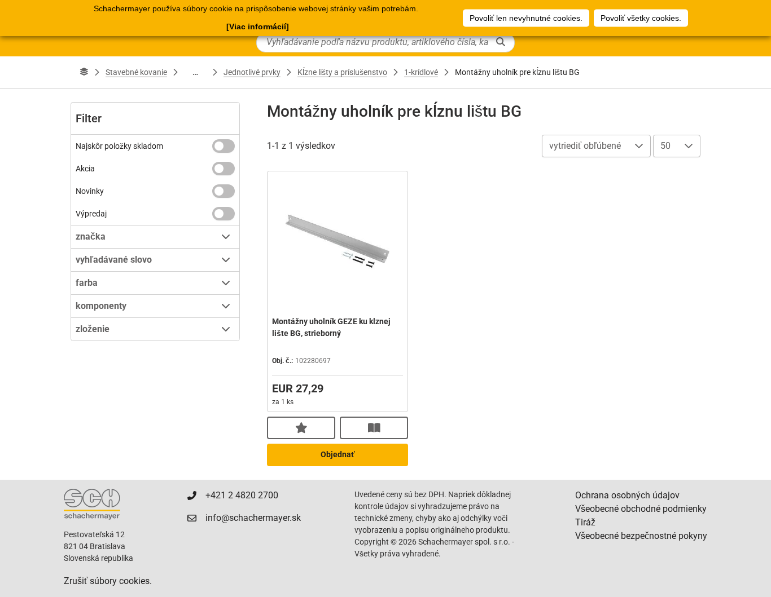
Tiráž (585, 522)
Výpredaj (91, 213)
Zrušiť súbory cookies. (108, 581)
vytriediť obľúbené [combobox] (585, 145)
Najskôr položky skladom (119, 146)
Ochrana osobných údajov (627, 495)
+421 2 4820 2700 (241, 495)
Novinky (90, 191)
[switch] (223, 146)
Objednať (338, 454)
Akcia (85, 168)
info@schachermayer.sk (253, 517)
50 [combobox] (665, 145)
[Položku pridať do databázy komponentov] (301, 428)
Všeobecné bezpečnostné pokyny (641, 535)
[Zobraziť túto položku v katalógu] (374, 428)
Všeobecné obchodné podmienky (641, 508)
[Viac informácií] (257, 26)
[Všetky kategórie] (84, 72)
